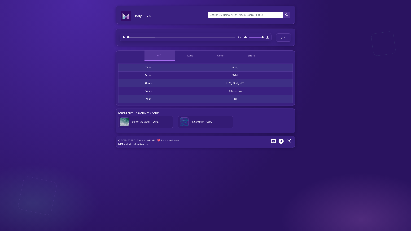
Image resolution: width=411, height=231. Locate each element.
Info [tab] (159, 55)
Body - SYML (144, 16)
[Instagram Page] (289, 142)
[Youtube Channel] (273, 142)
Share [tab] (251, 55)
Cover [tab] (220, 55)
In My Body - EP (235, 83)
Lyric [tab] (190, 55)
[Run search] (286, 15)
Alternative (235, 91)
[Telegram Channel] (281, 142)
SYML (235, 75)
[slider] (181, 37)
